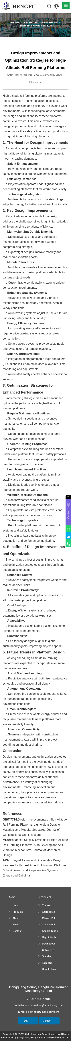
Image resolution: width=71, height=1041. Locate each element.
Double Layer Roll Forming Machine (50, 969)
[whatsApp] (68, 528)
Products (18, 911)
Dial (26, 1020)
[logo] (19, 6)
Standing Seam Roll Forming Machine (48, 956)
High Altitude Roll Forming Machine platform (49, 937)
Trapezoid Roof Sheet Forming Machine (48, 905)
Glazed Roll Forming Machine (48, 918)
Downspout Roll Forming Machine (49, 943)
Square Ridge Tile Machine (50, 931)
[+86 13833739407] (68, 543)
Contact (17, 930)
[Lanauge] (56, 6)
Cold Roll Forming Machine (47, 962)
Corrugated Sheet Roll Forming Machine (48, 912)
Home (16, 905)
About (16, 918)
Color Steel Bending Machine (48, 924)
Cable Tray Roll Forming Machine (49, 950)
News (16, 924)
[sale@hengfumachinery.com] (68, 535)
